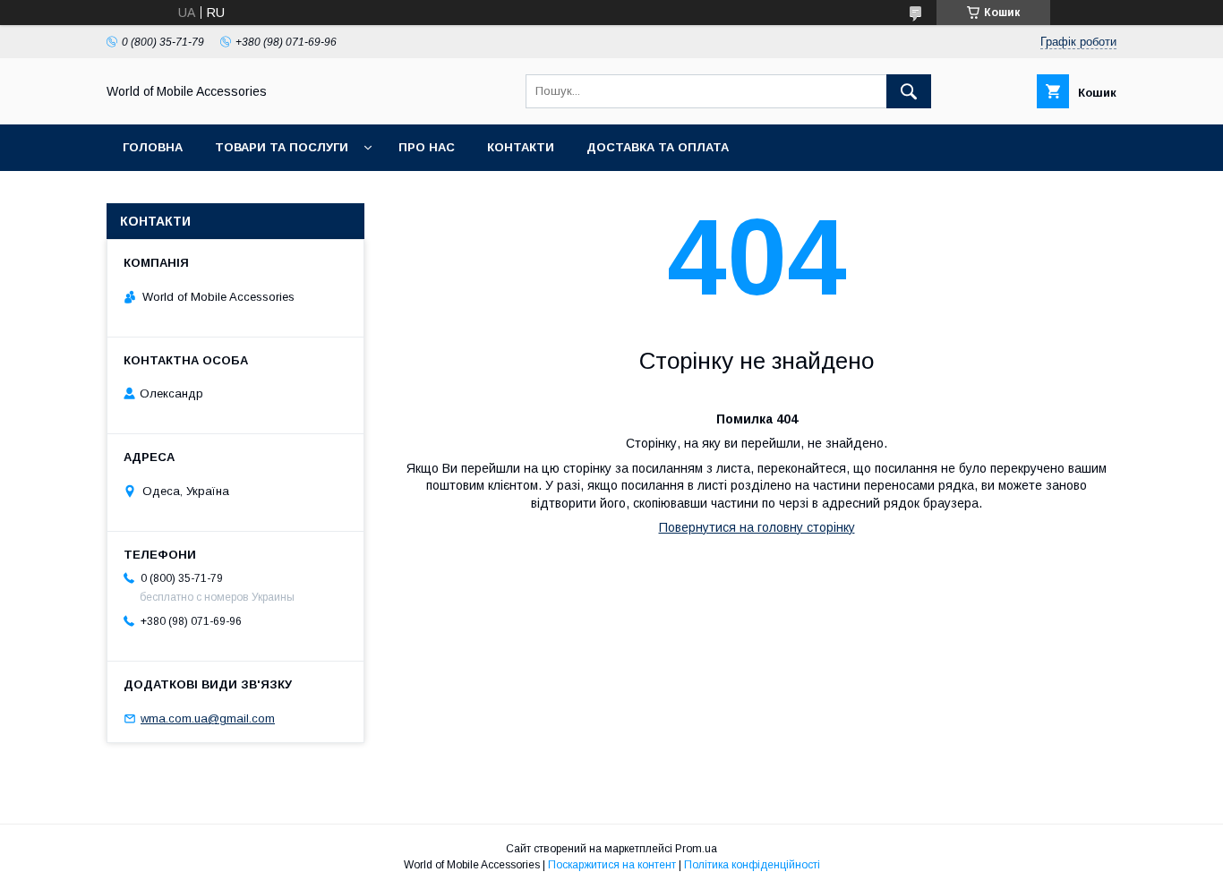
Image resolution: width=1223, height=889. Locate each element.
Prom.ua (696, 848)
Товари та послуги (281, 147)
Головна (153, 147)
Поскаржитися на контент (612, 865)
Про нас (426, 147)
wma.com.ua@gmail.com (208, 718)
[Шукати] (908, 91)
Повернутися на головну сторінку (757, 527)
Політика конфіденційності (752, 865)
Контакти (520, 147)
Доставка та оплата (657, 147)
